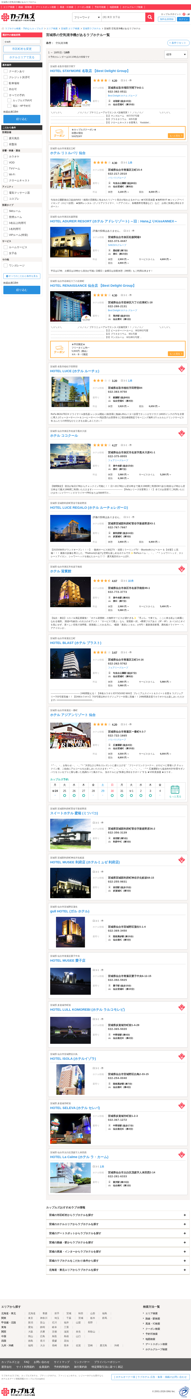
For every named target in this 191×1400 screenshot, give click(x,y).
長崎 (54, 1345)
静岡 (42, 1327)
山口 (78, 1336)
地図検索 (114, 7)
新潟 (30, 1322)
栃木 (92, 1318)
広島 (42, 1336)
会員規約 (44, 1366)
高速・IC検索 (66, 7)
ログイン (183, 19)
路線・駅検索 (25, 7)
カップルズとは (10, 1361)
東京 (30, 1318)
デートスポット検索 (46, 7)
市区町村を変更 (22, 48)
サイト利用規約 (25, 1366)
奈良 (78, 1331)
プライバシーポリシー (107, 1361)
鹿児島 (103, 1345)
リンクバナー (82, 1361)
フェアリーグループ (118, 460)
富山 (42, 1322)
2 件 (102, 1166)
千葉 (68, 1318)
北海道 (31, 1313)
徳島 (30, 1340)
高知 (66, 1340)
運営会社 (6, 1366)
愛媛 (54, 1340)
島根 (66, 1336)
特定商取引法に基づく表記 (107, 1366)
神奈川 (43, 1318)
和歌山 (91, 1331)
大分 (42, 1345)
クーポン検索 (84, 7)
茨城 (80, 1318)
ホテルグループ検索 (133, 7)
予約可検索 (100, 7)
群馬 (104, 1318)
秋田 (80, 1313)
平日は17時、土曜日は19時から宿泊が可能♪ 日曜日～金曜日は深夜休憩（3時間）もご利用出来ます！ (102, 271)
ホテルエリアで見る (22, 57)
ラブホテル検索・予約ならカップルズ (24, 28)
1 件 (130, 162)
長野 (90, 1322)
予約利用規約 (62, 1366)
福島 (104, 1313)
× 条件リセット (177, 42)
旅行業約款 (80, 1366)
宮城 (68, 1313)
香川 (42, 1340)
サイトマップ (62, 1361)
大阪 (30, 1331)
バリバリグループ (117, 177)
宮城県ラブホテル (92, 28)
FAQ (26, 1361)
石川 (54, 1322)
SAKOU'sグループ (117, 245)
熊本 (66, 1345)
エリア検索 (9, 7)
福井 (66, 1322)
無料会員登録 (166, 19)
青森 (45, 1313)
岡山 (30, 1336)
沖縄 (116, 1345)
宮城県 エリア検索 (70, 28)
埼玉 (56, 1318)
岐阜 (54, 1327)
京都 (54, 1331)
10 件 (131, 580)
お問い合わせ (41, 1361)
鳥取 (54, 1336)
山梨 (78, 1322)
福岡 (30, 1345)
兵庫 (42, 1331)
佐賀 (78, 1345)
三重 (66, 1327)
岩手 (56, 1313)
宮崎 (90, 1345)
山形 (92, 1313)
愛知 (30, 1327)
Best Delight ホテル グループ (122, 95)
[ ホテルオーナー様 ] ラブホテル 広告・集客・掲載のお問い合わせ (150, 1377)
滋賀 (66, 1331)
